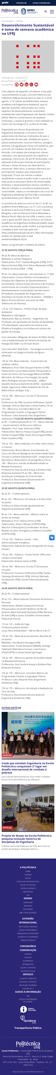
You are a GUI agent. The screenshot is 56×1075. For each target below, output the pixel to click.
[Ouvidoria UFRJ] (28, 1019)
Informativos (28, 964)
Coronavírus (28, 946)
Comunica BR (21, 3)
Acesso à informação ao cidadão (28, 1000)
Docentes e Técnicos (28, 982)
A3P (28, 895)
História (28, 875)
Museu (28, 878)
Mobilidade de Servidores (28, 933)
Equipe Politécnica (28, 885)
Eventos (28, 957)
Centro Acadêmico (28, 888)
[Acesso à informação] (28, 1009)
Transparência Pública (28, 1027)
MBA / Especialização (28, 913)
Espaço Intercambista (28, 930)
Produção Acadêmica (28, 985)
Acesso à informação (41, 3)
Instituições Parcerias (28, 927)
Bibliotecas (28, 892)
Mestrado (28, 906)
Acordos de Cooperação (28, 937)
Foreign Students (28, 940)
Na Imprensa (28, 961)
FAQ (28, 996)
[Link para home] (28, 1045)
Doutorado (28, 909)
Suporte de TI (28, 988)
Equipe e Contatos (28, 968)
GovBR (5, 2)
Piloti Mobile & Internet (34, 1072)
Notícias (28, 954)
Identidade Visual (28, 971)
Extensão (28, 918)
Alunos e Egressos (28, 978)
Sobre (28, 871)
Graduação (28, 902)
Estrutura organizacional (28, 881)
